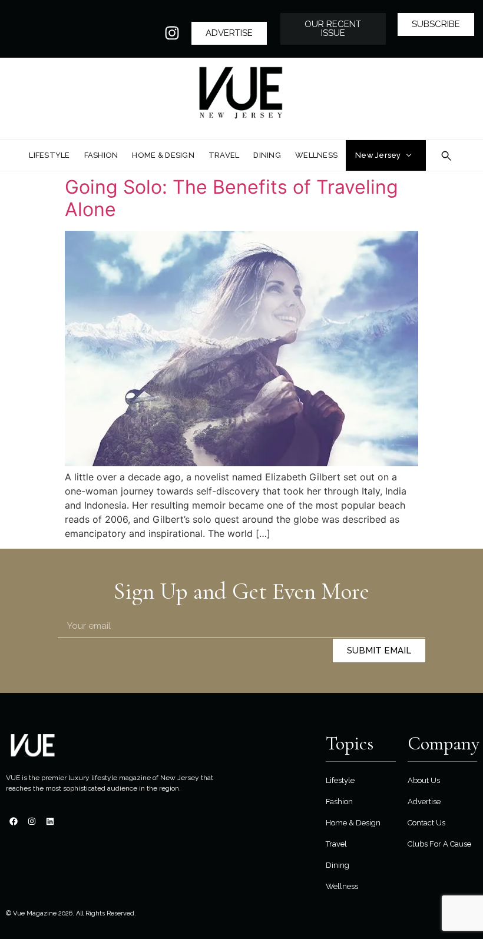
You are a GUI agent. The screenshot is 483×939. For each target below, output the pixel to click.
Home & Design (353, 822)
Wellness (342, 886)
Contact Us (426, 822)
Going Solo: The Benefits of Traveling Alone (231, 198)
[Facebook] (13, 821)
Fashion (339, 801)
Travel (336, 844)
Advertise (424, 801)
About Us (424, 780)
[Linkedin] (50, 821)
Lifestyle (340, 780)
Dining (337, 865)
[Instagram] (172, 33)
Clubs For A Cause (439, 844)
